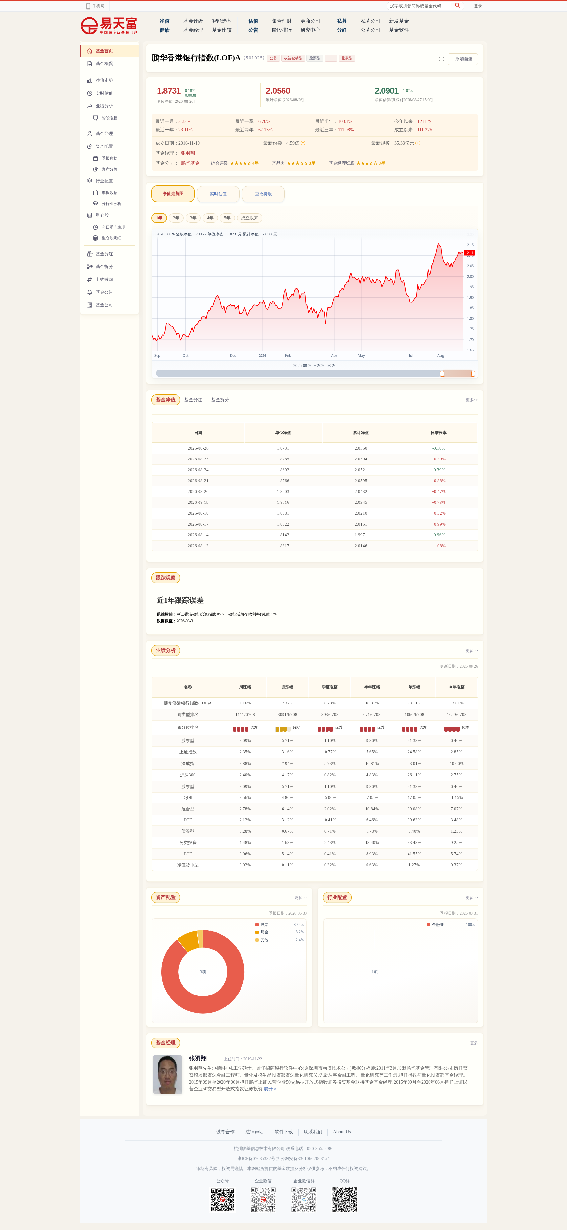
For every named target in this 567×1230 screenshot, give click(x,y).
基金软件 (399, 30)
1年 (159, 217)
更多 (474, 1043)
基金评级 (193, 21)
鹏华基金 (190, 163)
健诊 (165, 30)
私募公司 (370, 21)
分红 (342, 30)
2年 (176, 217)
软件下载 (284, 1131)
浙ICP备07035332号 (256, 1158)
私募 (342, 21)
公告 (253, 30)
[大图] (441, 59)
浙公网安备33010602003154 (303, 1158)
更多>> (472, 400)
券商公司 (310, 21)
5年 (227, 217)
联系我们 (313, 1131)
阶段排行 (282, 30)
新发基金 (399, 21)
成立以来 (249, 217)
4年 (210, 217)
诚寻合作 (225, 1131)
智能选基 (222, 21)
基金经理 (193, 30)
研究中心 (310, 30)
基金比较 (222, 30)
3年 (193, 217)
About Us (342, 1131)
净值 (165, 21)
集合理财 (282, 21)
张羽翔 (188, 153)
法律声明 (254, 1131)
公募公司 (370, 30)
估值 (253, 21)
